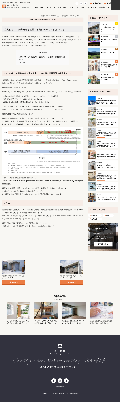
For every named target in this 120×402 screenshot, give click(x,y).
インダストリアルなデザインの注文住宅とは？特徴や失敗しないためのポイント (45, 323)
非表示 (44, 52)
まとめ (22, 62)
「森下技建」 (6, 226)
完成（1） (109, 215)
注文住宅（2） (96, 219)
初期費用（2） (96, 215)
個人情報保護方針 (60, 386)
